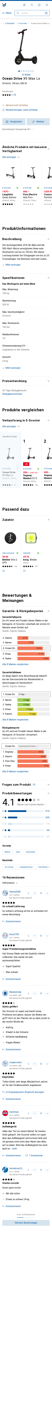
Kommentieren (13, 921)
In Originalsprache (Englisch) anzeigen (25, 1092)
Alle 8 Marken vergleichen (15, 664)
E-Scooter (22, 23)
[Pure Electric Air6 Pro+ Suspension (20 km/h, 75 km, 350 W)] (31, 184)
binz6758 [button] (14, 934)
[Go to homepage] (4, 5)
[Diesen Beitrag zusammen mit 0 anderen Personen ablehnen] (47, 993)
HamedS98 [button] (15, 891)
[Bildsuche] (46, 13)
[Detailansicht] (26, 648)
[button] (26, 105)
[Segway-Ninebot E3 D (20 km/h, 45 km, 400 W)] (31, 460)
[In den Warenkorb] (3, 570)
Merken (40, 121)
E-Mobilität (9, 23)
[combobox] (10, 883)
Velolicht (26, 553)
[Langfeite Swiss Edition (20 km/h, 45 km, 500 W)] (10, 184)
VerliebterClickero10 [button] (16, 1168)
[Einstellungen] (24, 5)
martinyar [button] (14, 1112)
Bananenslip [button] (15, 992)
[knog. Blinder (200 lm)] (31, 551)
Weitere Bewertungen (26, 1222)
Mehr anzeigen (13, 264)
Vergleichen (16, 121)
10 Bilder (26, 74)
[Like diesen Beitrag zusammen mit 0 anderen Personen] (34, 993)
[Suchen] (17, 13)
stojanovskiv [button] (15, 1062)
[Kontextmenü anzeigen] (28, 893)
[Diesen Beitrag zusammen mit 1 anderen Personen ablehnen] (47, 893)
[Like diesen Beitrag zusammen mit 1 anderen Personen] (34, 893)
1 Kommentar (36, 1155)
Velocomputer (8, 553)
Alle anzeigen (9, 157)
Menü (8, 13)
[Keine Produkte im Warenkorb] (46, 5)
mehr (14, 1148)
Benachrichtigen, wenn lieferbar (22, 110)
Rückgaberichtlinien (12, 394)
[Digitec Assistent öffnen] (39, 5)
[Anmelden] (32, 5)
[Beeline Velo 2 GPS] (10, 551)
